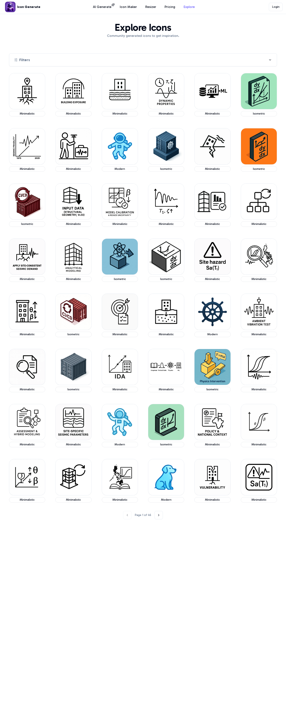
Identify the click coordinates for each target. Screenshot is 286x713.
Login (276, 7)
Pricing (170, 7)
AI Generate (102, 7)
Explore (189, 7)
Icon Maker (128, 7)
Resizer (150, 7)
